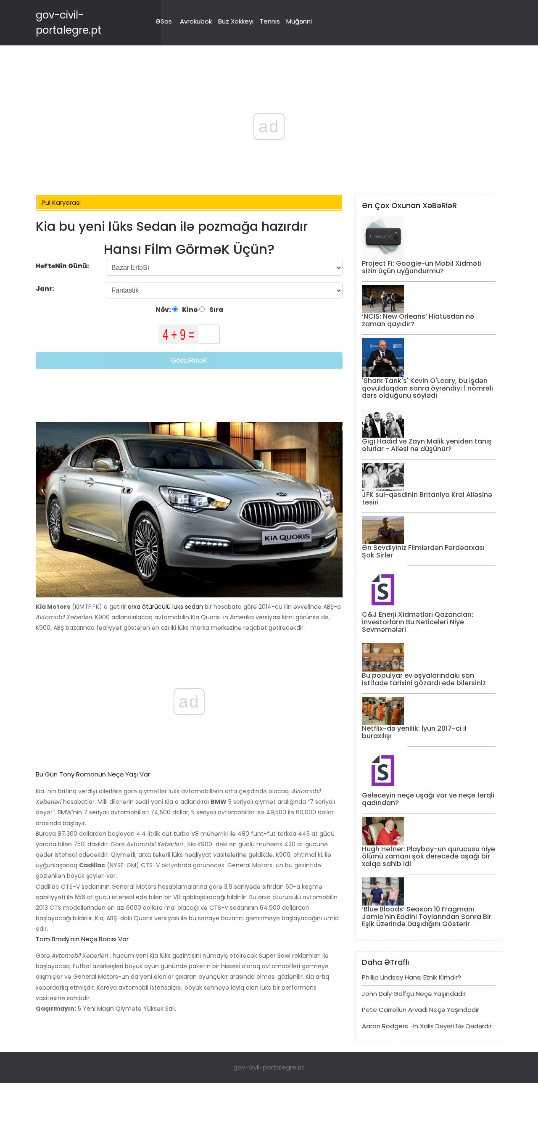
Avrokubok (196, 21)
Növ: (164, 309)
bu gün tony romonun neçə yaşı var (93, 774)
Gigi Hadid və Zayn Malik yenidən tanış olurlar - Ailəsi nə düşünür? (427, 445)
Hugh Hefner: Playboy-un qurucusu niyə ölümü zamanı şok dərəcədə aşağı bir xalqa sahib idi (428, 856)
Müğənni (299, 21)
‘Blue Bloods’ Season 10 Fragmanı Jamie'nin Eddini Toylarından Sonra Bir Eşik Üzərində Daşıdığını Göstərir (426, 916)
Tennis (270, 21)
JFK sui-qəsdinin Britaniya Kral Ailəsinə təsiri (427, 498)
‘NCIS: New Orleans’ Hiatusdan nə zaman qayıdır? (418, 320)
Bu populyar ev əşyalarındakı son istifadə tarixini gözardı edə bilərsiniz (424, 679)
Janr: (45, 288)
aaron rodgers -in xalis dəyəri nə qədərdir (427, 1026)
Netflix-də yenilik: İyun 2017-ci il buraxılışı (414, 732)
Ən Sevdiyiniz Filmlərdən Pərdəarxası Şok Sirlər (423, 551)
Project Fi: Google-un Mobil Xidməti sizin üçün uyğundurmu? (422, 267)
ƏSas (164, 21)
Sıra (215, 309)
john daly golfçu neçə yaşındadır (414, 993)
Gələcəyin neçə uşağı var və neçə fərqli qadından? (428, 799)
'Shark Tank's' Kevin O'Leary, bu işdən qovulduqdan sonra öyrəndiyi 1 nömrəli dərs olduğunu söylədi (427, 388)
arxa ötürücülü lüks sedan (165, 606)
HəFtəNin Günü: (62, 265)
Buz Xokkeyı (235, 21)
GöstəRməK (189, 360)
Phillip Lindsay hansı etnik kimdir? (411, 977)
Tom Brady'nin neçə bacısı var (82, 939)
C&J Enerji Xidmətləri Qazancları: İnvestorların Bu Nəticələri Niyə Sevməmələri (417, 622)
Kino (189, 309)
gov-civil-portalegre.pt (269, 1067)
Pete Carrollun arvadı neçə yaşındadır (420, 1009)
